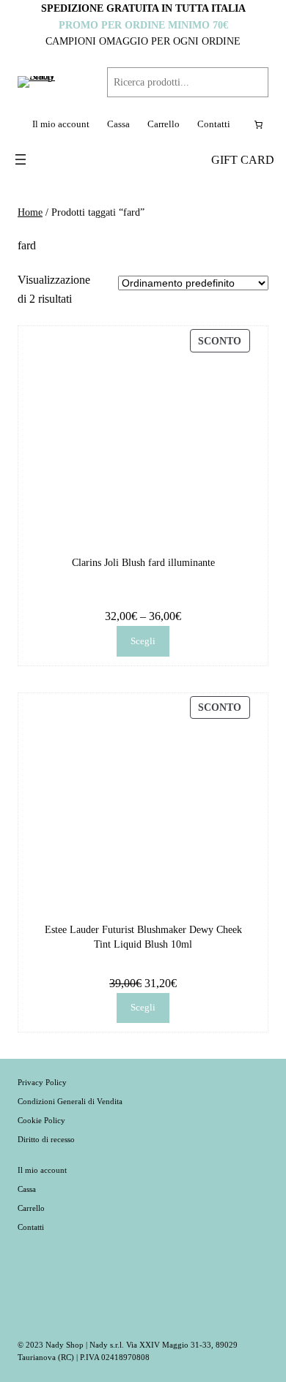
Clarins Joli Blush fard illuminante (143, 562)
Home (30, 212)
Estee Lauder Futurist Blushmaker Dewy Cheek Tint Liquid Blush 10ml (143, 937)
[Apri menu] (20, 159)
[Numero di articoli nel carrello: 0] (258, 125)
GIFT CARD (242, 160)
